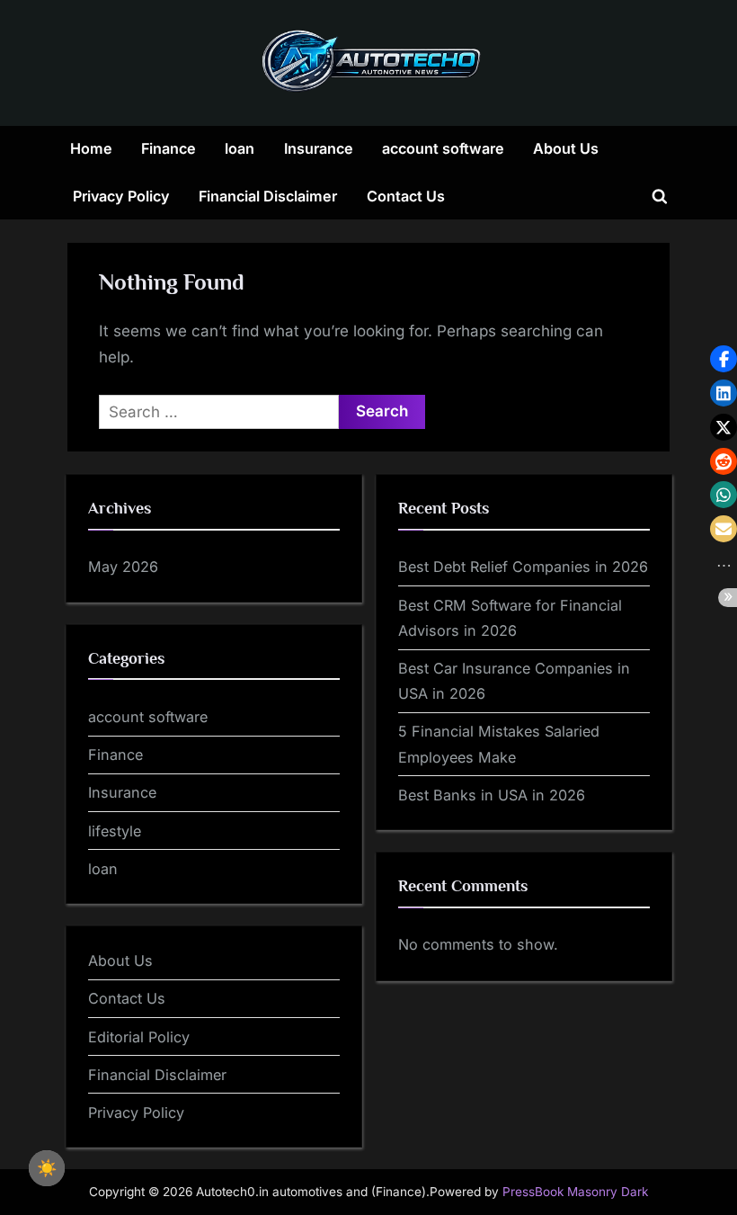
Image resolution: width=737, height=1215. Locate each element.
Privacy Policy (121, 196)
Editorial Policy (139, 1037)
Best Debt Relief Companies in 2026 (523, 567)
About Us (566, 148)
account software (443, 148)
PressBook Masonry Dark (575, 1191)
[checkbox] (47, 1168)
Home (91, 148)
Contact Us (406, 196)
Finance (168, 148)
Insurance (318, 148)
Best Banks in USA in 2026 (491, 795)
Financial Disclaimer (268, 196)
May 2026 (123, 567)
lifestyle (114, 831)
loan (239, 148)
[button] (723, 358)
